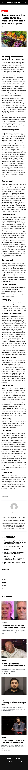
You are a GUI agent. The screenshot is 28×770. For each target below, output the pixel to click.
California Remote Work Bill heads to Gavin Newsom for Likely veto (14, 553)
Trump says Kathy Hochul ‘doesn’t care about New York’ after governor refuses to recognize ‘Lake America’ (15, 542)
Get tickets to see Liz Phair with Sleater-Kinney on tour (15, 563)
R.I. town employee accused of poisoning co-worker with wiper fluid (13, 702)
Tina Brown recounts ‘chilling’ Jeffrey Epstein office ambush (13, 626)
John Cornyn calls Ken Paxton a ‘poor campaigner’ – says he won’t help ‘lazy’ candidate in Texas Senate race (15, 558)
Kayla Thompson (14, 515)
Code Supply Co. (20, 766)
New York (4, 11)
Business (4, 574)
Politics (3, 585)
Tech (2, 588)
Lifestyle (3, 579)
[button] (2, 2)
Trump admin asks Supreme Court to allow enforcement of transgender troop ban (14, 548)
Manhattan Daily (14, 2)
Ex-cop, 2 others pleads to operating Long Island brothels (13, 664)
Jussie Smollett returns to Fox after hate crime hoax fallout (13, 741)
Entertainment (5, 576)
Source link (4, 496)
